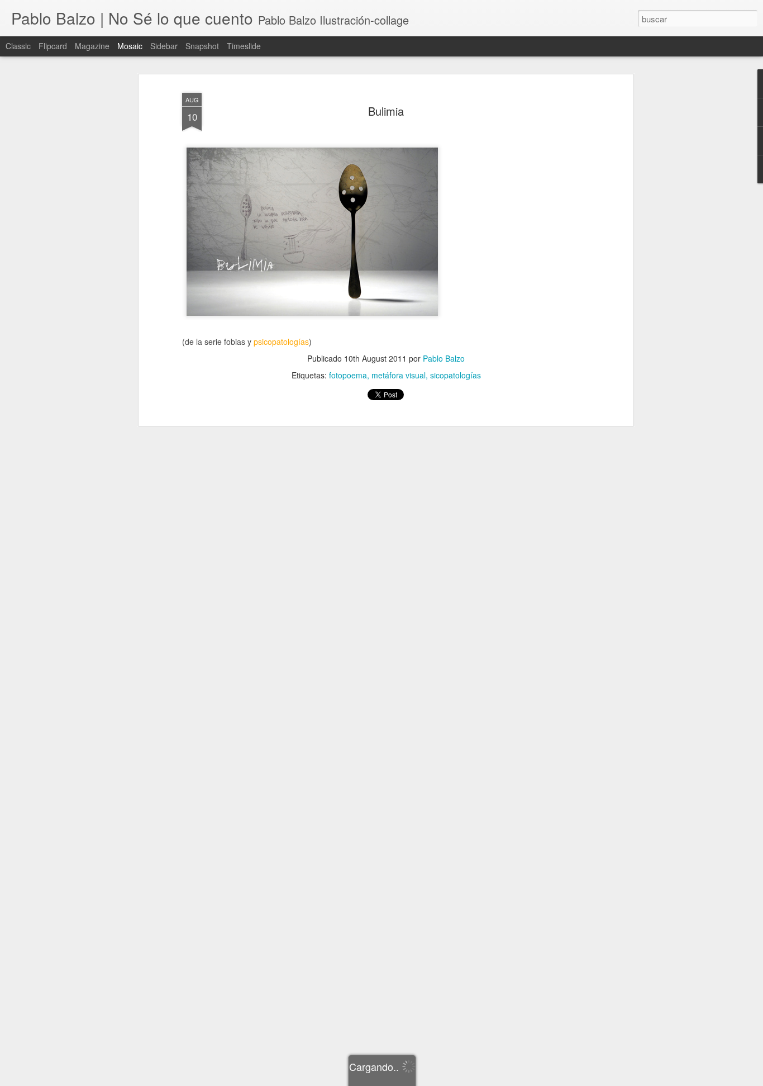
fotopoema (348, 375)
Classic (18, 45)
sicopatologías (455, 375)
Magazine (92, 45)
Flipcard (53, 45)
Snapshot (202, 45)
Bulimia (386, 111)
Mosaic (129, 45)
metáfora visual (398, 375)
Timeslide (244, 45)
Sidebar (164, 45)
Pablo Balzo (444, 358)
